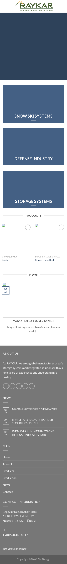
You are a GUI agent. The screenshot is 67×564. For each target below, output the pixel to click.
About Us (8, 464)
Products (8, 470)
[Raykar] (33, 6)
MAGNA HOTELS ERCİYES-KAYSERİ (35, 409)
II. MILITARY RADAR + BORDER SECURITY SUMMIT (32, 421)
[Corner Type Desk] (50, 239)
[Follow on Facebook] (57, 4)
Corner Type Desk (44, 260)
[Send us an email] (25, 386)
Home (6, 457)
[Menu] (5, 6)
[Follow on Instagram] (57, 8)
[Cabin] (17, 239)
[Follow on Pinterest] (32, 386)
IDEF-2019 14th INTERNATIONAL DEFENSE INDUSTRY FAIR (34, 433)
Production (9, 477)
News (6, 484)
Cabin (5, 260)
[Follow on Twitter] (19, 386)
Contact (8, 491)
